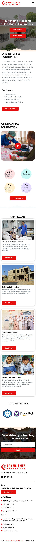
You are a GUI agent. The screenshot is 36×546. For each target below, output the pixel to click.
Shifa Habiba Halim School (11, 287)
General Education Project (11, 377)
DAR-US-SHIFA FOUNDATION (14, 540)
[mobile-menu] (31, 3)
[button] (18, 146)
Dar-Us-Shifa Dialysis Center (12, 242)
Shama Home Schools (10, 332)
